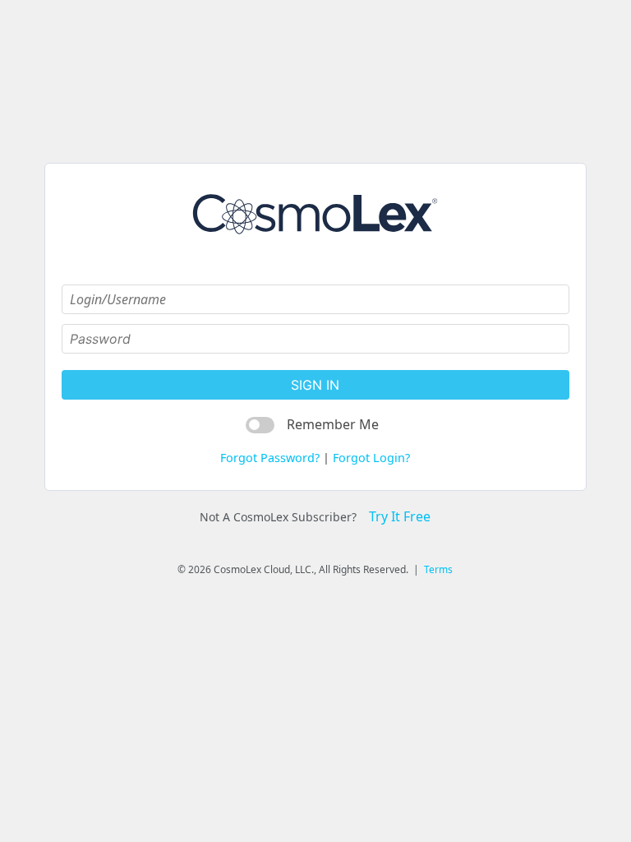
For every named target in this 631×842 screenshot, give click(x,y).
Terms (438, 569)
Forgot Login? (371, 457)
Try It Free (400, 516)
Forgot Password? (270, 457)
